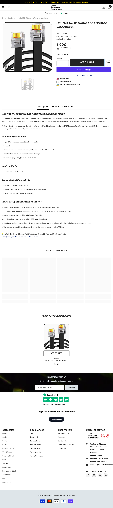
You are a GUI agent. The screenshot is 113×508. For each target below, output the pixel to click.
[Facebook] (88, 475)
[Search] (9, 7)
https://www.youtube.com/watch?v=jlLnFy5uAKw (20, 237)
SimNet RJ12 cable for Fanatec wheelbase (56, 361)
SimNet (65, 33)
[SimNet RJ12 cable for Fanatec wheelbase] (56, 336)
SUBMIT (71, 387)
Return (55, 106)
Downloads (67, 106)
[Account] (104, 7)
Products (11, 18)
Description (43, 106)
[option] (27, 47)
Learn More (88, 2)
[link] (108, 63)
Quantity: (60, 58)
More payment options (84, 75)
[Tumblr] (100, 475)
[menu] (3, 7)
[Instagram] (94, 475)
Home (4, 18)
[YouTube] (106, 475)
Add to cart (87, 62)
